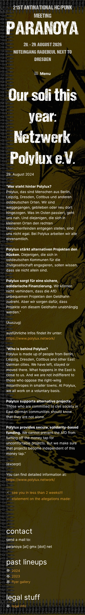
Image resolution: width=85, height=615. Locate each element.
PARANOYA (42, 30)
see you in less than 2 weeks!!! (37, 493)
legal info (19, 606)
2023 (16, 576)
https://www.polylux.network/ (30, 338)
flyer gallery (21, 582)
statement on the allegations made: (41, 499)
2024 (16, 571)
